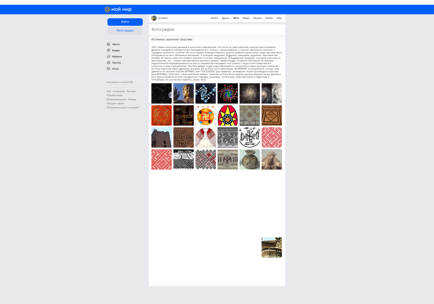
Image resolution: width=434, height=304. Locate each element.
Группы (269, 18)
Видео (246, 18)
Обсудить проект (115, 103)
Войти (125, 21)
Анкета (215, 18)
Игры (279, 18)
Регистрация (125, 30)
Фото (236, 18)
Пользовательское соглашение (123, 107)
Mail (109, 91)
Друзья (226, 18)
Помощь (132, 99)
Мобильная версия (116, 99)
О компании (119, 91)
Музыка (258, 18)
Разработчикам (114, 95)
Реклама (131, 91)
